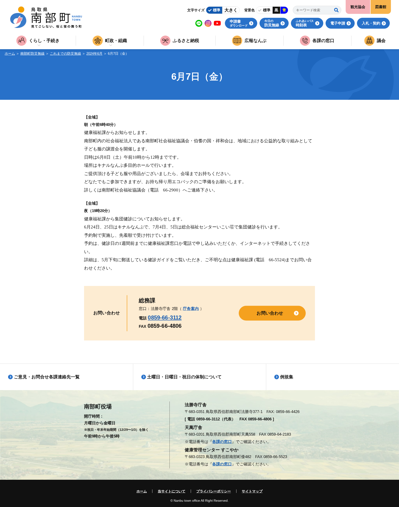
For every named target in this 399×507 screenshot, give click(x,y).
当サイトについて (171, 491)
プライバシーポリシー (213, 491)
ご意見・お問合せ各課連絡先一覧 (47, 376)
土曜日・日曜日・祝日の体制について (184, 376)
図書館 (380, 7)
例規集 (286, 376)
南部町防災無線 (32, 53)
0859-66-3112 (164, 317)
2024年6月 (94, 53)
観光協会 (358, 7)
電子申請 (337, 23)
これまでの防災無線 (65, 53)
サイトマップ (252, 491)
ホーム (10, 53)
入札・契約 (371, 23)
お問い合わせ (270, 313)
